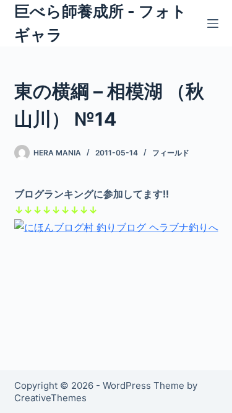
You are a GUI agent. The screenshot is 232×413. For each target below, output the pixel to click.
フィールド (170, 152)
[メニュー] (212, 23)
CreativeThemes (50, 398)
